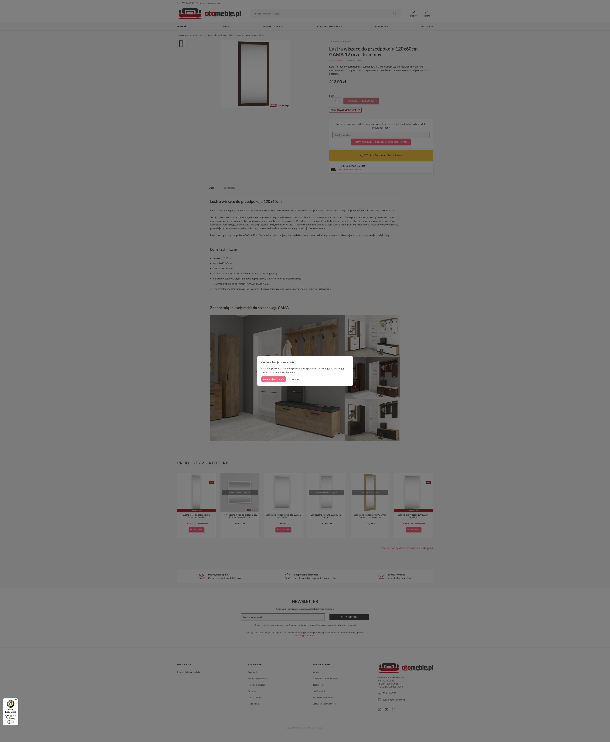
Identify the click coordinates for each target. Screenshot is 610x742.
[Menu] (16, 700)
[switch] (10, 722)
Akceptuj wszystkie (273, 379)
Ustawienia (294, 379)
